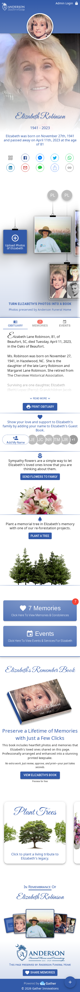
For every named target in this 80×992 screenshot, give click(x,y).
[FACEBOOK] (25, 158)
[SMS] (40, 168)
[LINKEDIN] (10, 168)
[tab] (15, 323)
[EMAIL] (25, 168)
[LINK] (69, 168)
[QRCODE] (10, 158)
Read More (40, 398)
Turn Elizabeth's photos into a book (40, 304)
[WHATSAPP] (69, 158)
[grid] (40, 252)
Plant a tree (40, 536)
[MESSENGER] (40, 158)
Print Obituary (42, 406)
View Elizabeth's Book (40, 775)
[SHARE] (55, 168)
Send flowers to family (39, 476)
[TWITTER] (55, 158)
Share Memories (42, 972)
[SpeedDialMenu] (70, 982)
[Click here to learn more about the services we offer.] (40, 953)
